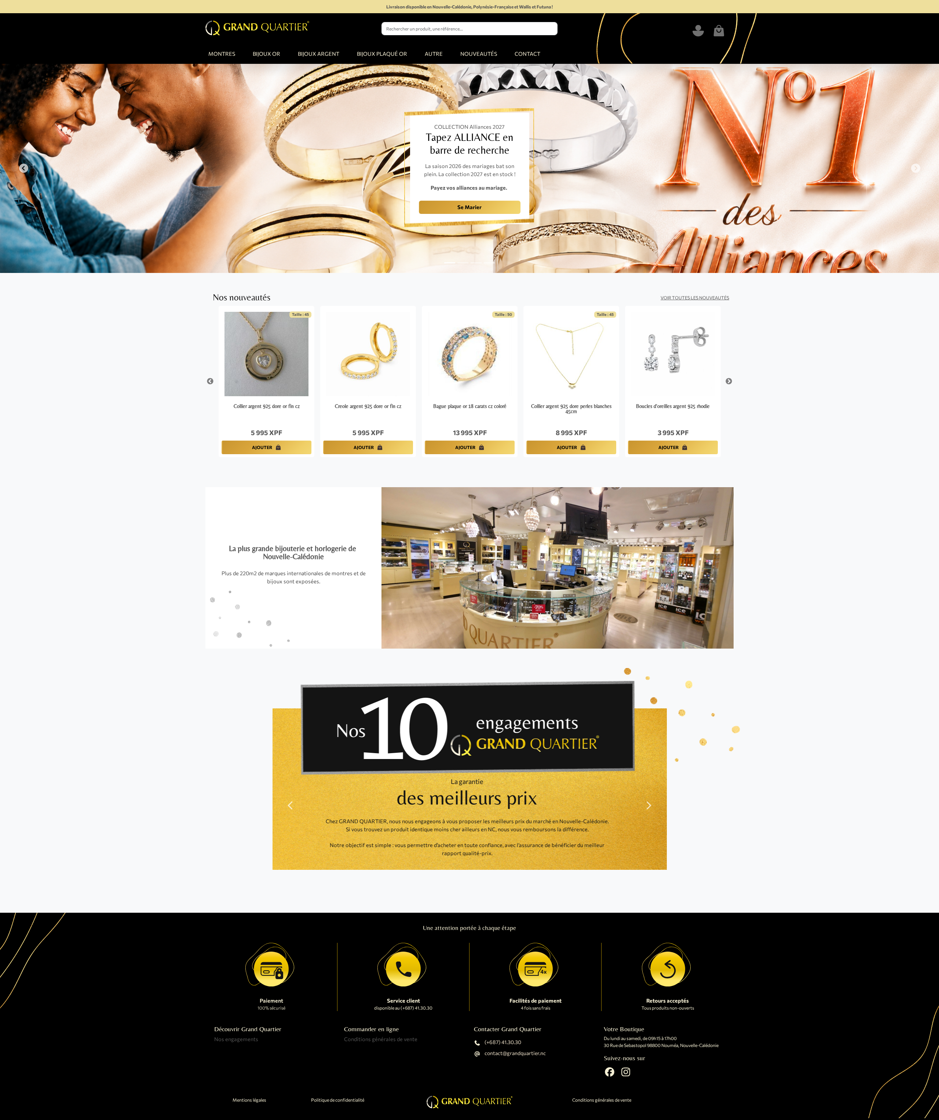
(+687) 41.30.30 (502, 1042)
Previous (210, 381)
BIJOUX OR (266, 53)
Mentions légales (249, 1100)
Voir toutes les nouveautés (695, 297)
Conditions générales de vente (380, 1039)
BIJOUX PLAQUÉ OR (382, 53)
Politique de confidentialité (337, 1100)
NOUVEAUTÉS (478, 53)
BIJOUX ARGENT (318, 53)
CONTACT (527, 53)
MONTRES (221, 53)
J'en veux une (335, 213)
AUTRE (434, 53)
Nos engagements (236, 1039)
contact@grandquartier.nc (514, 1053)
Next (728, 381)
